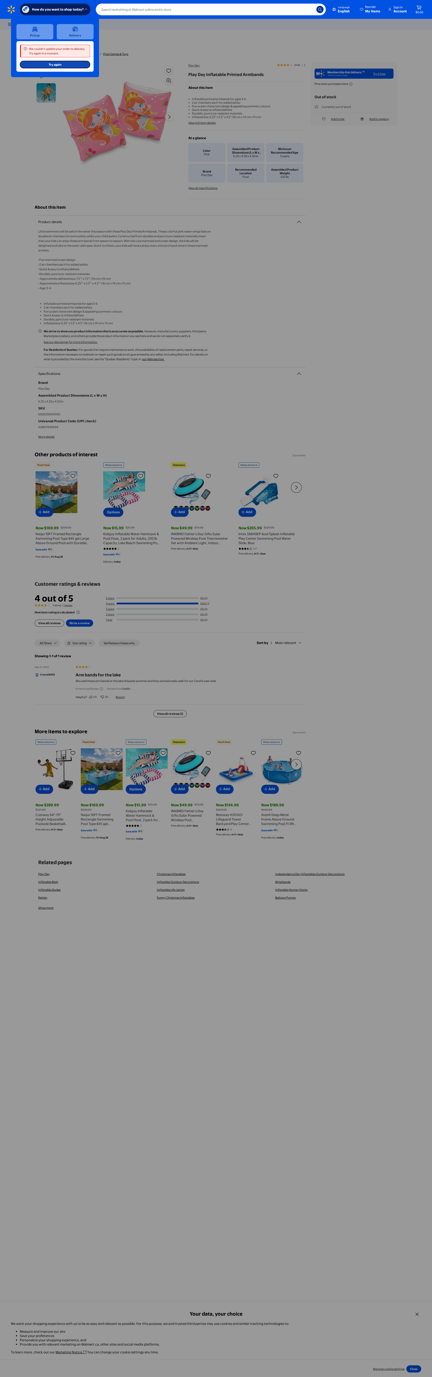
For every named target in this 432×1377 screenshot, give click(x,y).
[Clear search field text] (309, 9)
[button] (370, 9)
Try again (55, 64)
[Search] (320, 9)
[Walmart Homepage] (11, 9)
